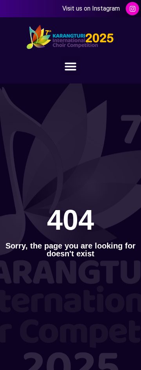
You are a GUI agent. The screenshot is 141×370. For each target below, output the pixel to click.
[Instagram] (132, 8)
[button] (70, 66)
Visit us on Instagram (91, 8)
